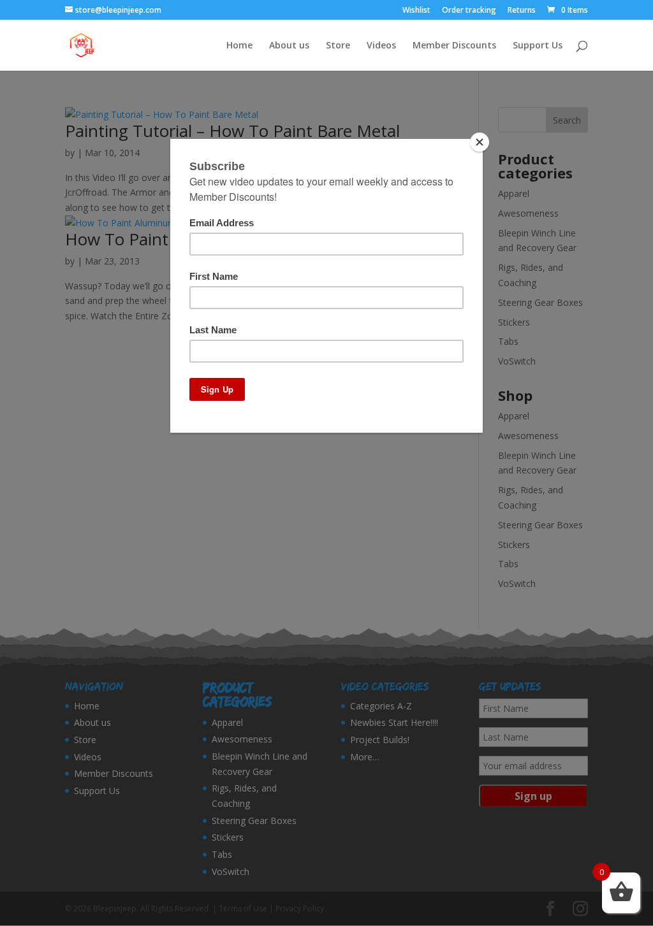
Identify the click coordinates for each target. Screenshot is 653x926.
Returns (522, 10)
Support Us (537, 46)
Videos (381, 46)
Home (239, 46)
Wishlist (416, 10)
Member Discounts (454, 46)
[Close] (479, 142)
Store (338, 46)
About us (289, 46)
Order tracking (469, 10)
